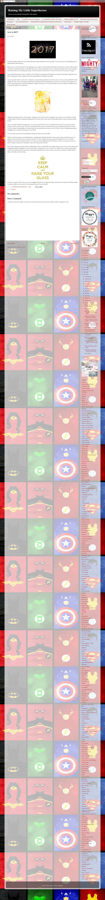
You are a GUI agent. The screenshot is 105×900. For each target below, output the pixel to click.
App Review (84, 404)
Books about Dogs (86, 480)
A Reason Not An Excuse (88, 384)
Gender (83, 589)
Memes (83, 652)
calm (26, 80)
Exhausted (84, 553)
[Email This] (35, 187)
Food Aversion (85, 570)
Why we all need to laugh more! (91, 346)
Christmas (84, 499)
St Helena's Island (86, 791)
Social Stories (85, 781)
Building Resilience (86, 484)
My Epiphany (85, 673)
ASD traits (84, 409)
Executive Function (86, 551)
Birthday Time (85, 469)
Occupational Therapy (87, 689)
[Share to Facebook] (40, 187)
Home (43, 243)
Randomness (85, 723)
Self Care (84, 745)
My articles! (10, 22)
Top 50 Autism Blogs (87, 841)
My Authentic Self (86, 670)
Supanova (84, 804)
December (87, 276)
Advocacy (84, 394)
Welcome (13, 189)
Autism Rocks (85, 446)
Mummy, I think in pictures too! (91, 320)
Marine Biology (85, 645)
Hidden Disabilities (86, 605)
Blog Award (84, 471)
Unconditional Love (86, 849)
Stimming (84, 800)
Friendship (84, 578)
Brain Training (85, 482)
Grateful (83, 593)
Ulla (83, 847)
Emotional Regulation (87, 538)
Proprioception (85, 714)
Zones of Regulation (86, 879)
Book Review (85, 476)
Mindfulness (85, 660)
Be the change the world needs (89, 455)
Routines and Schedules (87, 727)
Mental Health (85, 654)
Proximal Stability (86, 719)
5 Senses (84, 382)
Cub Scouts (84, 513)
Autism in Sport (85, 436)
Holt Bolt (84, 612)
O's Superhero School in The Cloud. (52, 19)
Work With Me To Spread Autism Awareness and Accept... (46, 22)
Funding (83, 582)
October (87, 281)
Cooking (84, 505)
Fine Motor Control (86, 568)
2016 (84, 357)
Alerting (83, 396)
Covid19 (84, 507)
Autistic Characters (86, 450)
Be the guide (85, 457)
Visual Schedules (86, 858)
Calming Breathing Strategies (88, 488)
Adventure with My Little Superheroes (88, 391)
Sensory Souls (85, 764)
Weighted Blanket (86, 864)
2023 (84, 260)
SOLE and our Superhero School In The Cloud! (90, 350)
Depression (84, 517)
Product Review (85, 710)
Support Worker (85, 808)
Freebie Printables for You (71, 19)
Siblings (83, 772)
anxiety (35, 69)
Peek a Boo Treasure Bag (88, 704)
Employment (85, 540)
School (83, 735)
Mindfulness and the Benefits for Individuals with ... (91, 312)
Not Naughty (85, 687)
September (87, 283)
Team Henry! (67, 22)
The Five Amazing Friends (88, 824)
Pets (83, 706)
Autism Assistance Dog (87, 425)
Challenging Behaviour (87, 494)
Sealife (83, 741)
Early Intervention (86, 530)
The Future (84, 826)
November (87, 279)
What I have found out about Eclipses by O (90, 330)
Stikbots (83, 798)
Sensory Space (85, 766)
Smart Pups (84, 779)
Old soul (84, 691)
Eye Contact (84, 557)
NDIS (83, 677)
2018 (84, 272)
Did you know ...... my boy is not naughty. (91, 305)
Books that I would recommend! (88, 19)
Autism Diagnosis (86, 432)
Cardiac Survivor (86, 490)
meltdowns (15, 70)
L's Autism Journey (86, 633)
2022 (84, 262)
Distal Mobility (85, 526)
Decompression (85, 515)
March (86, 298)
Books (83, 478)
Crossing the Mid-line (87, 511)
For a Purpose (85, 574)
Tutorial (83, 845)
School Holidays (85, 737)
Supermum (84, 806)
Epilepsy (84, 543)
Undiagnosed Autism (86, 851)
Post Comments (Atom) (19, 247)
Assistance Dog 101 (86, 411)
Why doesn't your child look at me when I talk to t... (91, 342)
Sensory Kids (85, 758)
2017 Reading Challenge (90, 327)
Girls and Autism (86, 591)
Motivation (84, 664)
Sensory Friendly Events (87, 756)
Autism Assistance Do (87, 423)
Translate (93, 173)
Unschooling (85, 853)
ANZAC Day (85, 402)
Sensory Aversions (86, 749)
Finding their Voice (86, 566)
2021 (84, 265)
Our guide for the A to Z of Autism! (31, 19)
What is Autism (85, 872)
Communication (85, 503)
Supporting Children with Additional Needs (88, 811)
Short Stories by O (86, 770)
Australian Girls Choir (87, 419)
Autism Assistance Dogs (87, 427)
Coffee (83, 501)
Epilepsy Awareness (86, 545)
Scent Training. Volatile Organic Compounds (89, 732)
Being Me (84, 463)
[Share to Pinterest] (42, 187)
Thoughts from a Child (87, 837)
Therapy (83, 835)
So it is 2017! (88, 353)
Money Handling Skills (87, 662)
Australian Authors (86, 417)
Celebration (84, 492)
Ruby (83, 729)
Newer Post (11, 243)
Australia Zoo (85, 415)
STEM (83, 795)
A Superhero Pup (86, 386)
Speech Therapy (85, 789)
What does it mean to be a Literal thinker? (91, 337)
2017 (84, 274)
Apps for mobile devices (87, 406)
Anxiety (83, 400)
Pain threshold (85, 700)
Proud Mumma (85, 717)
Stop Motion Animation (87, 802)
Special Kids (85, 785)
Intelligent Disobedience (87, 618)
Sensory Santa (85, 762)
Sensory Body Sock (86, 751)
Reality (83, 725)
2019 (84, 269)
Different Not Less (86, 522)
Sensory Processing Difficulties (89, 760)
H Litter (83, 595)
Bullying (84, 486)
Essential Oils (85, 549)
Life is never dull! (86, 635)
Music (83, 668)
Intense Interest (85, 620)
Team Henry (84, 820)
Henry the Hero (11, 24)
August (87, 286)
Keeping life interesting (87, 629)
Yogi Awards (85, 876)
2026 (84, 253)
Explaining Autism (86, 555)
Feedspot (84, 561)
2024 (84, 257)
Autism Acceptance (86, 421)
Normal (83, 683)
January (87, 303)
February (87, 300)
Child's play (84, 497)
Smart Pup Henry (86, 777)
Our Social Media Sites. (22, 22)
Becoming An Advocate (87, 461)
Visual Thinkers (85, 860)
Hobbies (83, 610)
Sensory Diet (85, 754)
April (86, 295)
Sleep (83, 775)
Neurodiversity (85, 679)
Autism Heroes (85, 434)
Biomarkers (84, 467)
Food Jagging (85, 572)
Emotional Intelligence (87, 536)
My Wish (84, 675)
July (86, 288)
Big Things (84, 465)
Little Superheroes (86, 639)
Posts (85, 160)
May (86, 293)
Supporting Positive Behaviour (89, 814)
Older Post (74, 243)
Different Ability (85, 520)
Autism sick (84, 448)
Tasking (83, 816)
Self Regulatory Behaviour (88, 747)
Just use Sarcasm (86, 624)
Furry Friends (85, 584)
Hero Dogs (84, 603)
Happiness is (85, 597)
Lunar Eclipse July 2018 (87, 643)
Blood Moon (85, 473)
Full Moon (84, 580)
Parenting (84, 702)
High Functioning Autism (88, 608)
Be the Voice (85, 459)
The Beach (84, 822)
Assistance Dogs (85, 413)
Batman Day (84, 453)
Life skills (84, 637)
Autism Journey (85, 440)
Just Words (84, 626)
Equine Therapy (85, 547)
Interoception (85, 622)
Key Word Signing (86, 631)
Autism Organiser (86, 444)
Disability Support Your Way (81, 22)
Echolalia (84, 532)
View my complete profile (88, 137)
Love (83, 641)
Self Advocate (85, 743)
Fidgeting (84, 564)
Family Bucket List (86, 559)
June (86, 291)
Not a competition (86, 685)
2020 (84, 267)
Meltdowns (84, 649)
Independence (85, 616)
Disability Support (86, 524)
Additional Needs (86, 388)
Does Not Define (85, 528)
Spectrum (84, 787)
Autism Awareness (86, 430)
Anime (83, 398)
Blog (18, 19)
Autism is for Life (86, 438)
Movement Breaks (86, 666)
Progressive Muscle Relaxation (89, 712)
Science (83, 739)
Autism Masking (85, 442)
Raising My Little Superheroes (27, 10)
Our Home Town (85, 693)
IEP (82, 614)
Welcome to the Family (87, 868)
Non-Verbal (84, 681)
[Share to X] (39, 187)
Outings (83, 698)
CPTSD (83, 509)
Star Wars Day (85, 793)
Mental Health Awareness (88, 656)
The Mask (84, 828)
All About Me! (10, 19)
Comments (86, 163)
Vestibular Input (85, 856)
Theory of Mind (85, 833)
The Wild (84, 830)
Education (84, 534)
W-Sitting (84, 862)
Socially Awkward (86, 783)
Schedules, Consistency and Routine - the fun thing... (91, 324)
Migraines (84, 658)
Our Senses (84, 696)
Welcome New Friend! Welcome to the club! (90, 316)
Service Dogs (85, 768)
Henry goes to (85, 599)
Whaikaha (84, 870)
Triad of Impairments (87, 843)
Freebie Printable (86, 576)
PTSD (83, 721)
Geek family (84, 587)
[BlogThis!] (37, 187)
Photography (85, 708)
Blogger (61, 885)
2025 (84, 255)
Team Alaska (85, 818)
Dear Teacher (88, 308)
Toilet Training (85, 839)
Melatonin (84, 647)
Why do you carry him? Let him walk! (91, 334)
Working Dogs (85, 874)
